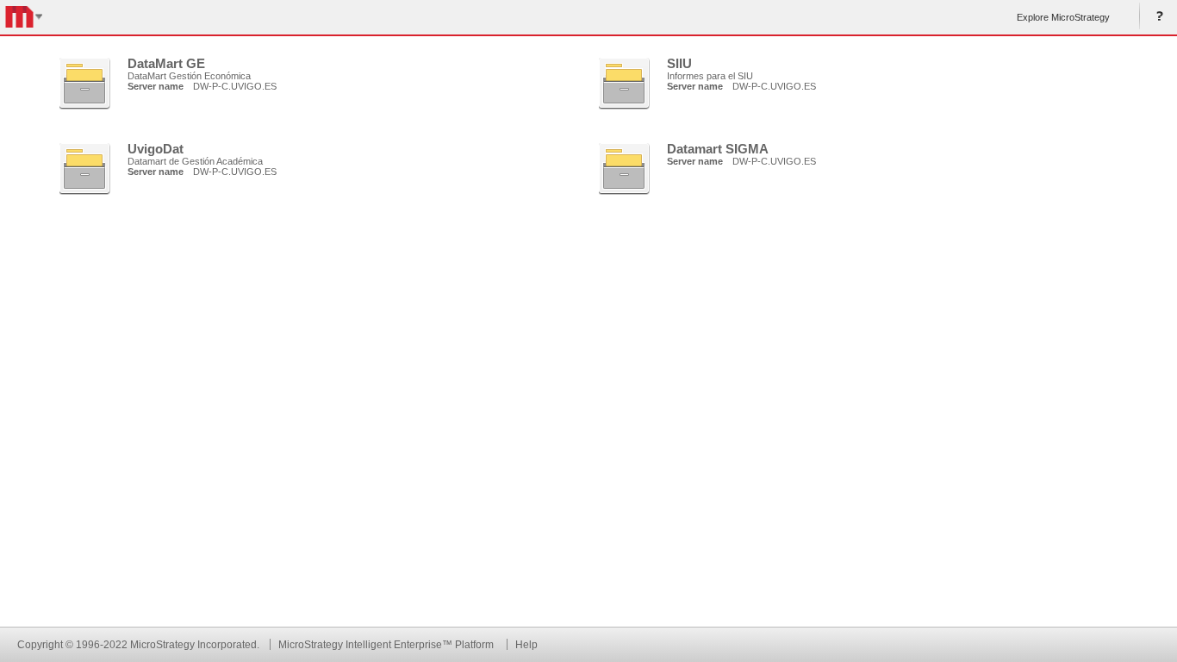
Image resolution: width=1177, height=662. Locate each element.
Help (1156, 17)
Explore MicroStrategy (1063, 17)
